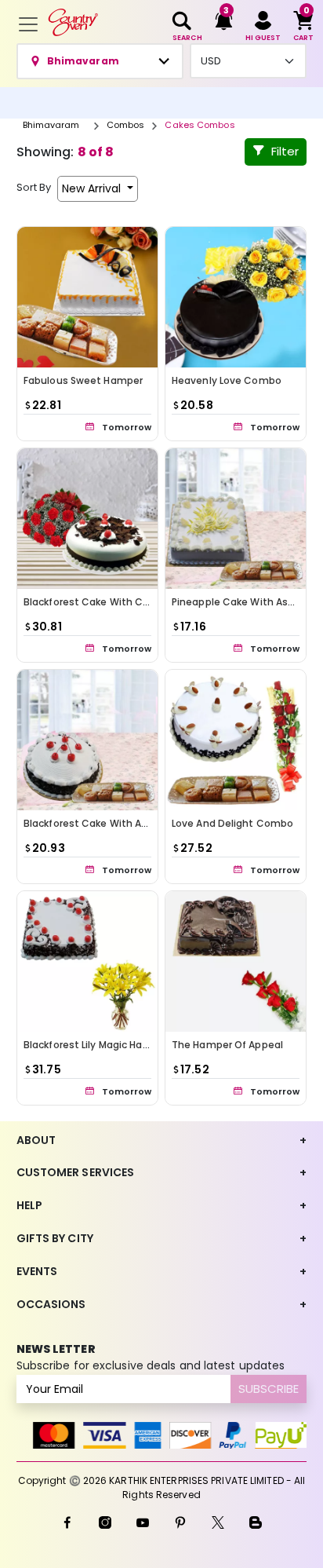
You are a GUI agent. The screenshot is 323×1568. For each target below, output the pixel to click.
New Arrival (93, 188)
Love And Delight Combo (232, 823)
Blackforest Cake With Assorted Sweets (121, 823)
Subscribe (268, 1388)
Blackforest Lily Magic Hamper (96, 1044)
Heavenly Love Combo (226, 380)
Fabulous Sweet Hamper (83, 380)
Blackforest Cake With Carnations (107, 602)
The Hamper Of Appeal (227, 1044)
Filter (285, 151)
